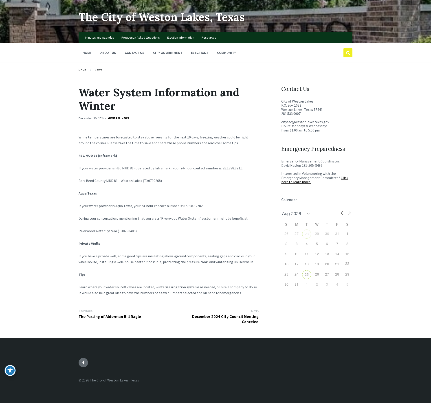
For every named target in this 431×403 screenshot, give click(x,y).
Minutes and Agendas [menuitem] (99, 37)
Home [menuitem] (87, 52)
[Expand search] (347, 52)
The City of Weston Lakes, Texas (162, 17)
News (98, 70)
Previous (85, 311)
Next (255, 311)
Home (82, 70)
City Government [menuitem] (168, 52)
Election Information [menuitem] (180, 37)
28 (307, 233)
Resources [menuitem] (209, 37)
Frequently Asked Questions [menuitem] (140, 37)
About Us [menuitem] (108, 52)
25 (307, 274)
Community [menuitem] (226, 52)
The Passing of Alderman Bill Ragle (110, 316)
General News (118, 118)
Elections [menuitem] (199, 52)
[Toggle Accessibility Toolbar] (10, 370)
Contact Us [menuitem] (134, 52)
